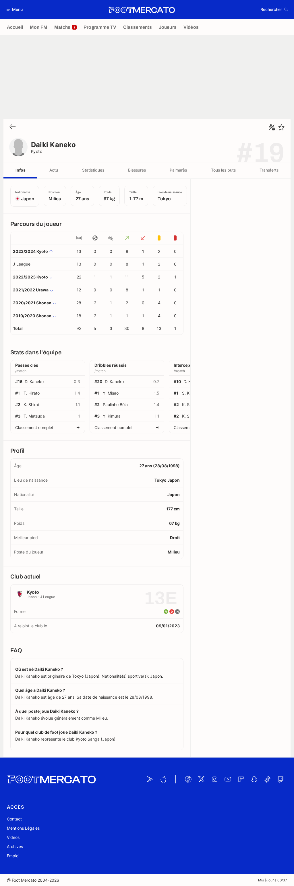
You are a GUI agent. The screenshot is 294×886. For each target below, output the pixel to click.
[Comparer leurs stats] (272, 127)
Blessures (137, 170)
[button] (14, 9)
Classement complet (34, 427)
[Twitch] (280, 779)
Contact (14, 818)
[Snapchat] (254, 779)
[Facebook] (188, 779)
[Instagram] (214, 779)
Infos (21, 170)
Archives (15, 846)
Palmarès (178, 170)
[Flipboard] (241, 779)
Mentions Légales (23, 828)
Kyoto (36, 151)
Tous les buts (223, 170)
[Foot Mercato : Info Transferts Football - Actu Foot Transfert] (141, 9)
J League (21, 264)
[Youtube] (227, 779)
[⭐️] (281, 127)
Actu (53, 170)
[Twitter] (201, 779)
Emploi (13, 855)
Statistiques (93, 170)
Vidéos (13, 837)
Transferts (269, 170)
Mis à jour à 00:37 (272, 880)
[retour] (12, 127)
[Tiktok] (267, 779)
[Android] (150, 779)
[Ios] (163, 779)
